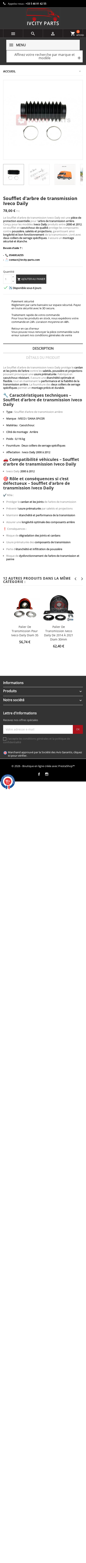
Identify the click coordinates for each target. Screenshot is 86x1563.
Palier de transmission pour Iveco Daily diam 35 (24, 631)
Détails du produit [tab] (43, 357)
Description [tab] (43, 348)
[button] (44, 56)
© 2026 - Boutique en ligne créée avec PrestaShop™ (43, 766)
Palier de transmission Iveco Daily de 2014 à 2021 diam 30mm (58, 633)
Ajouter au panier (31, 279)
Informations (13, 682)
